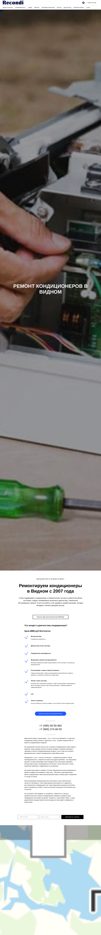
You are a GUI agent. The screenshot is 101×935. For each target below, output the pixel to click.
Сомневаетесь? (20, 7)
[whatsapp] (83, 3)
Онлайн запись (78, 7)
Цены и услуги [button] (8, 7)
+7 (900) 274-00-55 (91, 2)
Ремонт (36, 7)
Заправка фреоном (48, 7)
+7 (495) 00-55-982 (50, 725)
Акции (30, 7)
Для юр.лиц (67, 7)
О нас (88, 7)
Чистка (59, 7)
